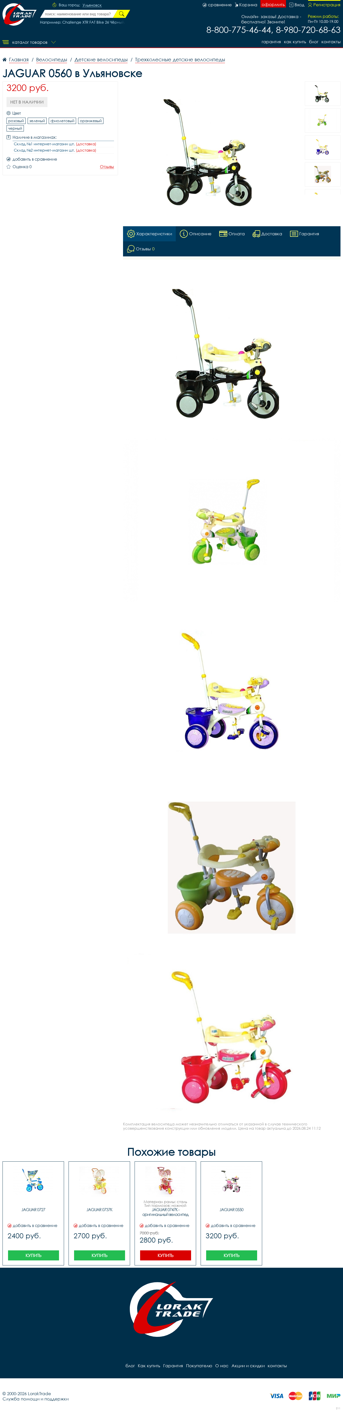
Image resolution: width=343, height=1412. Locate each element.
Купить (33, 1255)
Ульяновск (92, 5)
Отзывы (107, 167)
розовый (16, 120)
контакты (330, 41)
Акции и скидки (248, 1365)
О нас (221, 1365)
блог (313, 41)
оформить (273, 4)
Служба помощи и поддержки (36, 1398)
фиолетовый (62, 120)
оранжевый (91, 120)
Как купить (295, 41)
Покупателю (199, 1365)
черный (15, 128)
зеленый (37, 120)
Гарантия (271, 41)
